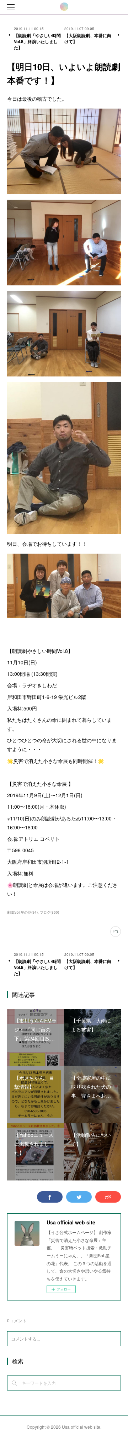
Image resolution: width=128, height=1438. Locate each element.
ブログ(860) (49, 912)
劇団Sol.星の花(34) (22, 912)
